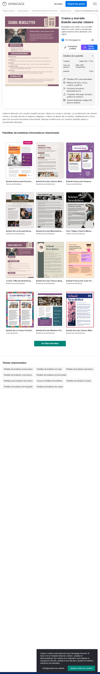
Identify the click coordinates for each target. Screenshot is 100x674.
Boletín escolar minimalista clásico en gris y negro (50, 231)
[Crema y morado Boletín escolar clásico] (20, 260)
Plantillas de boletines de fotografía (18, 387)
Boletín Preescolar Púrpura (78, 181)
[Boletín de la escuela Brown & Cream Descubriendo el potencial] (20, 210)
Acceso (58, 4)
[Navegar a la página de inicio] (13, 4)
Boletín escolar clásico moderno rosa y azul (80, 330)
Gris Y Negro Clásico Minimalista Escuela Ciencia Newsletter (80, 231)
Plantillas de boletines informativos (44, 11)
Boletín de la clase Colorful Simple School (20, 330)
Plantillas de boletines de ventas (50, 387)
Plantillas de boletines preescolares (18, 369)
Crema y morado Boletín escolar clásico (20, 281)
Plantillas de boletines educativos (79, 369)
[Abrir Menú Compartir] (92, 40)
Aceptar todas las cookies (81, 668)
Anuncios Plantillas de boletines (49, 381)
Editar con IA (91, 47)
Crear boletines (23, 11)
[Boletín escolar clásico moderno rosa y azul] (80, 309)
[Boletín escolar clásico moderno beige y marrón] (50, 160)
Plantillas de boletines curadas (79, 381)
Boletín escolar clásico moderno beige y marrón (50, 181)
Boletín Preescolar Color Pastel (80, 281)
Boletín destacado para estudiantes (20, 181)
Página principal (8, 11)
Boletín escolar (66, 11)
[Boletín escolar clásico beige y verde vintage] (50, 260)
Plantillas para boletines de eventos (18, 381)
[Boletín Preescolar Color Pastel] (80, 260)
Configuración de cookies (53, 668)
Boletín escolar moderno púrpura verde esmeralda (50, 330)
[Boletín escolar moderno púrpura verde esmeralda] (50, 309)
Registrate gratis (76, 4)
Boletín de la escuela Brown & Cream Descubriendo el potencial (20, 231)
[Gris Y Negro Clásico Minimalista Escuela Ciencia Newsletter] (80, 210)
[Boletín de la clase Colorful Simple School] (20, 309)
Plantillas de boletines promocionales (51, 375)
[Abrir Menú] (95, 4)
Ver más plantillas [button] (50, 343)
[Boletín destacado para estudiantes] (20, 160)
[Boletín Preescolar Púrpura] (80, 160)
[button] (70, 47)
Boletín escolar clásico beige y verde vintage (50, 281)
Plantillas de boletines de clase (49, 369)
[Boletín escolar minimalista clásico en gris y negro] (50, 210)
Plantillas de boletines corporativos (18, 375)
